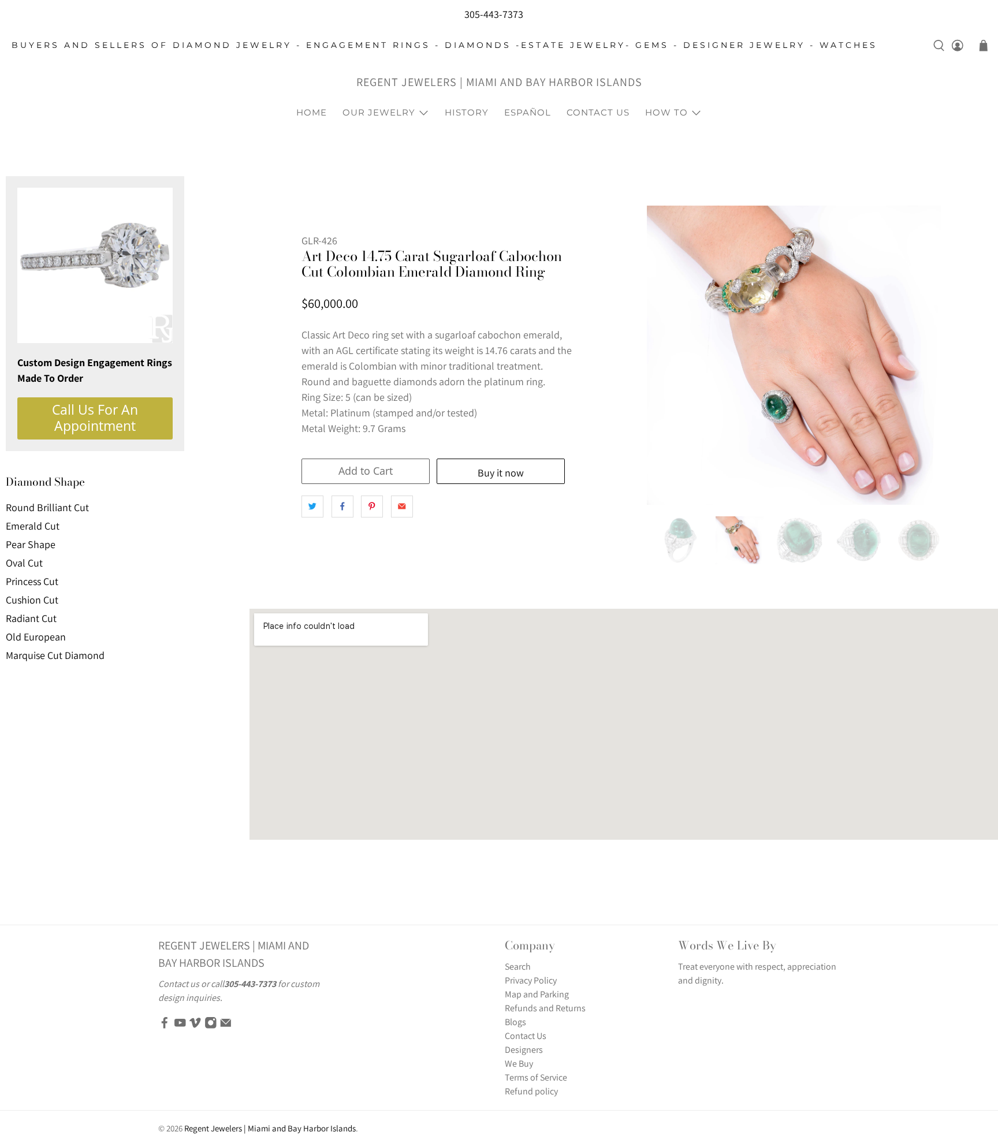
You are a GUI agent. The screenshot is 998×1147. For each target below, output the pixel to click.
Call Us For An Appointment (95, 418)
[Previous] (665, 355)
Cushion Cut (32, 599)
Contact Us (598, 112)
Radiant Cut (31, 618)
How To (666, 112)
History (467, 112)
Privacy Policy (531, 980)
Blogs (515, 1022)
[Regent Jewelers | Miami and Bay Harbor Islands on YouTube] (180, 1026)
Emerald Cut (32, 525)
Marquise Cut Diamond (55, 655)
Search (518, 966)
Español (527, 112)
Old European (36, 636)
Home (311, 112)
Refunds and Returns (545, 1008)
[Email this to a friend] (402, 506)
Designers (524, 1050)
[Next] (927, 355)
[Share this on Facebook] (342, 506)
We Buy (519, 1063)
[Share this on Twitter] (312, 506)
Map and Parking (537, 994)
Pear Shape (30, 544)
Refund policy (531, 1091)
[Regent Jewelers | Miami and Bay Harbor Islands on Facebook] (164, 1026)
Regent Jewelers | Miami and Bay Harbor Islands (499, 82)
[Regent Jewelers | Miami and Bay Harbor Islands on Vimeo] (195, 1026)
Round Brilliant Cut (47, 507)
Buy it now (501, 472)
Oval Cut (24, 562)
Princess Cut (32, 581)
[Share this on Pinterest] (372, 506)
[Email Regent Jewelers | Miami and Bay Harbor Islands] (225, 1026)
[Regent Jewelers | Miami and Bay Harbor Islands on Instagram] (210, 1026)
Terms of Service (536, 1077)
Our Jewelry (378, 112)
